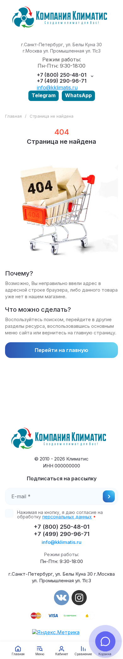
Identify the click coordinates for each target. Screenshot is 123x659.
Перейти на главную (61, 350)
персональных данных (67, 516)
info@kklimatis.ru (57, 87)
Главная (13, 116)
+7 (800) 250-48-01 (61, 75)
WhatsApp (78, 95)
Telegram (44, 95)
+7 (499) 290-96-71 (61, 81)
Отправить (109, 496)
